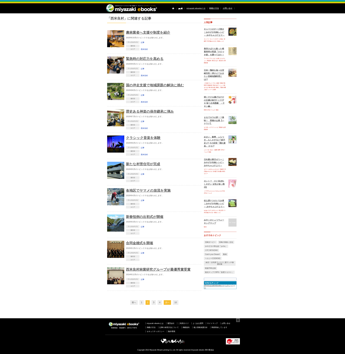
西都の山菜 (222, 127)
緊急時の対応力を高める (145, 59)
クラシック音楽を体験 (143, 138)
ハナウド (211, 127)
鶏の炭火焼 (211, 87)
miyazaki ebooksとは (196, 8)
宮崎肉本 (210, 85)
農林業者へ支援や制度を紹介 (148, 32)
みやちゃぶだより (213, 169)
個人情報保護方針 (201, 327)
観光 (205, 227)
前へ (134, 302)
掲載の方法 (214, 8)
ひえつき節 (216, 58)
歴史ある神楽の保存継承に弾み (150, 111)
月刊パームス (211, 110)
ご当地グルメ (208, 83)
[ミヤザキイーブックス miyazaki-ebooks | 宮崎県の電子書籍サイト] (131, 12)
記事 (142, 42)
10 (175, 302)
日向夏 (215, 171)
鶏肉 (217, 110)
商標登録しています (219, 327)
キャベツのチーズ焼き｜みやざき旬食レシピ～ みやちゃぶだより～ (214, 32)
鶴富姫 (206, 62)
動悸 (219, 150)
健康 (215, 150)
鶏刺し (218, 87)
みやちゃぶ (214, 210)
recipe (206, 210)
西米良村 (144, 49)
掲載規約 (186, 327)
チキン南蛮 (216, 83)
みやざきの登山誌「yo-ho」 (216, 246)
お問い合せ (227, 8)
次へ (167, 302)
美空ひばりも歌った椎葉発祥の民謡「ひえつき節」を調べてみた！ (214, 51)
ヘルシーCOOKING (212, 258)
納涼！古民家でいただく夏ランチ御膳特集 (220, 263)
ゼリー (206, 169)
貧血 (209, 152)
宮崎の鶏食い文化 (226, 242)
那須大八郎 (222, 60)
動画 (225, 254)
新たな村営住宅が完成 (143, 164)
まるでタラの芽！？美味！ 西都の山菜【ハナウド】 (214, 120)
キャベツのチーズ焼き (216, 39)
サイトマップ (212, 323)
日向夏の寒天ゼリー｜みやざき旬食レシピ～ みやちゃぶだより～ (214, 162)
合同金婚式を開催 (139, 243)
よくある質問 (198, 323)
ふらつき (206, 150)
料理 (205, 110)
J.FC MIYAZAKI (211, 250)
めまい (212, 150)
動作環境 (171, 331)
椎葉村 (209, 60)
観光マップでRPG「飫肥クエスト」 (219, 272)
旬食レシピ (220, 41)
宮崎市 (222, 169)
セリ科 (206, 127)
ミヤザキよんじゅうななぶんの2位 (214, 191)
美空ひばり (215, 60)
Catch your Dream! (212, 254)
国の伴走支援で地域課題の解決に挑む (155, 85)
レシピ (216, 127)
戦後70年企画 (210, 268)
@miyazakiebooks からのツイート (219, 286)
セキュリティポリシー (155, 331)
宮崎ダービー (210, 242)
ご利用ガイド (183, 323)
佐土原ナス (222, 210)
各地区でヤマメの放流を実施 (148, 190)
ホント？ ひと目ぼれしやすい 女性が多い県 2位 (214, 184)
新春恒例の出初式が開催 (144, 217)
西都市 (206, 129)
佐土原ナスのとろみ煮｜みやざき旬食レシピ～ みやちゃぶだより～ (214, 203)
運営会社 (170, 323)
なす (209, 210)
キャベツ (206, 39)
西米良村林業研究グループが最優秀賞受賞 (158, 269)
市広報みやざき (212, 41)
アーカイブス (208, 58)
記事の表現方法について (169, 327)
